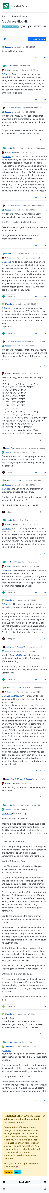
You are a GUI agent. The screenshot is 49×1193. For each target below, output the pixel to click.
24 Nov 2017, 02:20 (30, 70)
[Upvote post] (36, 58)
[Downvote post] (45, 58)
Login (17, 1172)
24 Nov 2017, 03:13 (26, 810)
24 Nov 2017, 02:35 (27, 485)
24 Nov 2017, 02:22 (27, 112)
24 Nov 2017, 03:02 (30, 692)
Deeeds (8, 47)
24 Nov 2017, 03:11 (29, 783)
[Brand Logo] (6, 6)
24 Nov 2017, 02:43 (28, 600)
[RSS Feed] (4, 30)
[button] (3, 1189)
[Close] (44, 1116)
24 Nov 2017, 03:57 (28, 1047)
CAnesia (8, 304)
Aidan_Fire (9, 70)
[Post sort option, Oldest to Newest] (5, 38)
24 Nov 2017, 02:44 (27, 651)
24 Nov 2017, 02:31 (29, 258)
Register (8, 1172)
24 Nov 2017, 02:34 (27, 452)
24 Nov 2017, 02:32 (28, 304)
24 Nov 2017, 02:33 (27, 346)
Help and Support (11, 27)
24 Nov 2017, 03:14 (27, 1014)
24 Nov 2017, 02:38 (30, 524)
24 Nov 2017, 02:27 (30, 153)
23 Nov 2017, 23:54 (27, 47)
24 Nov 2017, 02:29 (27, 210)
